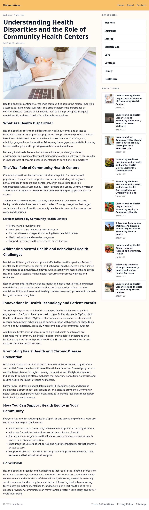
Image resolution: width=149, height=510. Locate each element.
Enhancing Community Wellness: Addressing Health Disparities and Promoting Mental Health (128, 228)
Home (120, 5)
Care (107, 54)
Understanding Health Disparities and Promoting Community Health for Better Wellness (128, 120)
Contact (141, 5)
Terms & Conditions (102, 504)
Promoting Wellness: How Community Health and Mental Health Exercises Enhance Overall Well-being (129, 187)
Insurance (110, 30)
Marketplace (112, 46)
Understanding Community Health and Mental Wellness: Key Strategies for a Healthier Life (129, 143)
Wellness (110, 22)
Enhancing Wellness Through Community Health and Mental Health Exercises (127, 269)
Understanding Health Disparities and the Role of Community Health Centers (129, 99)
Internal (109, 38)
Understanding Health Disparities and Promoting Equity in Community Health (128, 208)
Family (108, 71)
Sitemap (141, 504)
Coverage (110, 62)
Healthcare (111, 79)
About (130, 5)
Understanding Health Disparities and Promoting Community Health (128, 249)
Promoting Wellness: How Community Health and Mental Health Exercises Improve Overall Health (129, 165)
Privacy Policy (125, 504)
